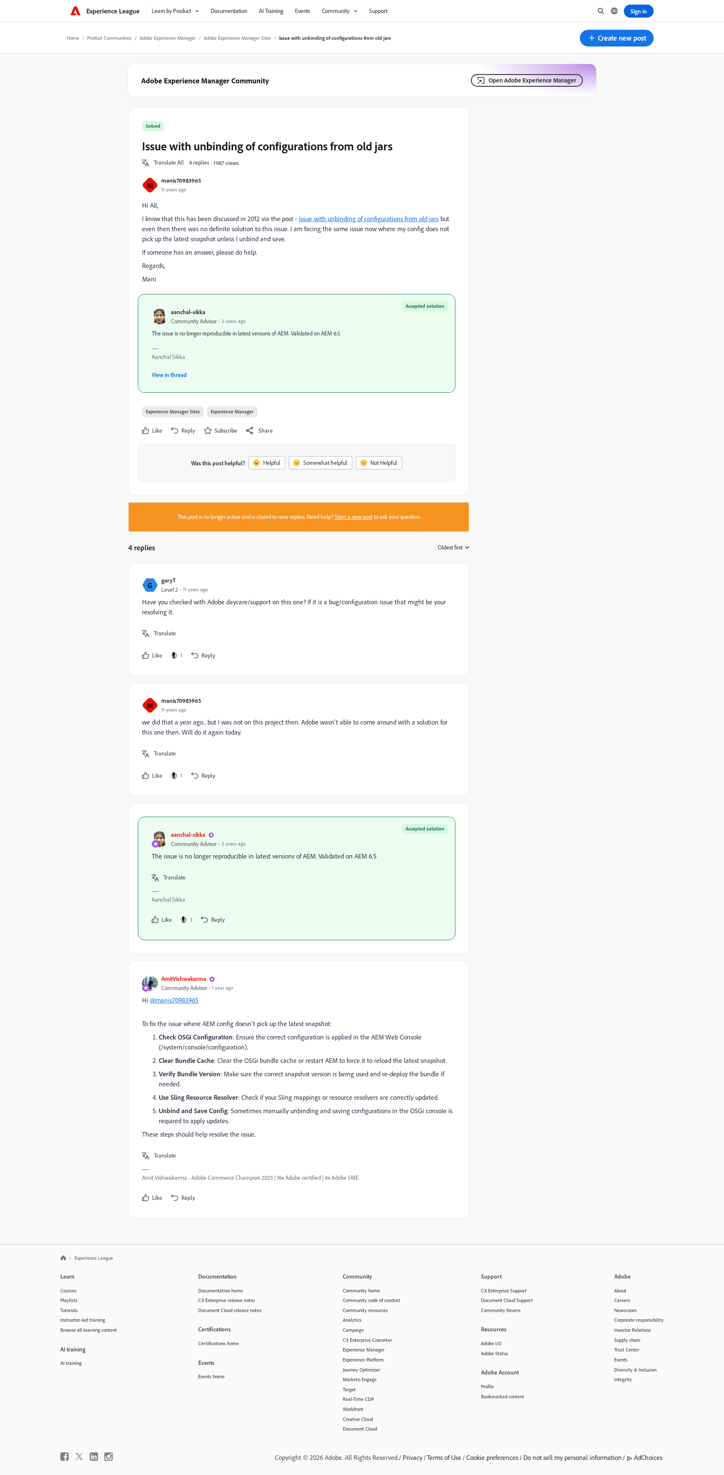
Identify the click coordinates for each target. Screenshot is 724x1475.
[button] (617, 38)
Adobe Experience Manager (168, 38)
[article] (296, 619)
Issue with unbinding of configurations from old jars (369, 218)
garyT (168, 580)
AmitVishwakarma (183, 978)
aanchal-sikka (188, 311)
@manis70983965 (174, 1000)
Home (73, 38)
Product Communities (109, 38)
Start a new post (353, 517)
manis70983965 (181, 180)
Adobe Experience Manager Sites (237, 38)
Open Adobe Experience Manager (532, 80)
